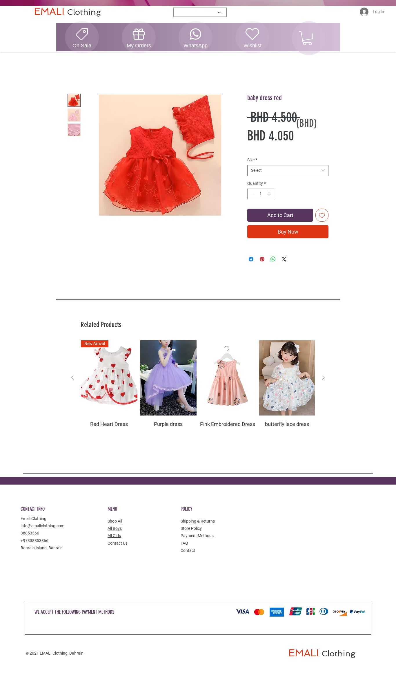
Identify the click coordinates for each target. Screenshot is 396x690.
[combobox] (287, 170)
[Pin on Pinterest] (262, 259)
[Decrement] (251, 194)
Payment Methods (197, 536)
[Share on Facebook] (251, 259)
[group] (198, 391)
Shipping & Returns (198, 521)
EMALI (50, 11)
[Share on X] (284, 259)
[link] (307, 38)
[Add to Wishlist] (321, 215)
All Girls (114, 536)
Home (74, 73)
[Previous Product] (72, 378)
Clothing (84, 12)
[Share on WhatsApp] (273, 259)
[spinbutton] (260, 194)
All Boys (115, 528)
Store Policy (191, 528)
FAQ (184, 543)
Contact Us (118, 543)
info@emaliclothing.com (42, 526)
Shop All (115, 521)
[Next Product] (323, 378)
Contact (188, 550)
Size (252, 160)
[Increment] (269, 194)
